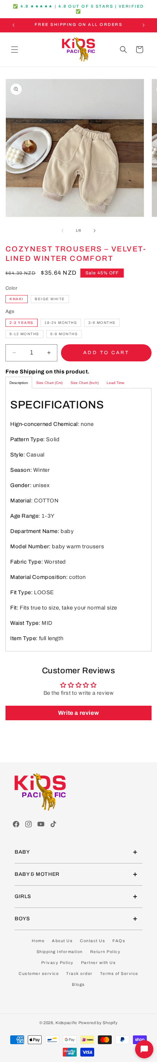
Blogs (78, 984)
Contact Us (92, 940)
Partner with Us (98, 962)
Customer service (39, 973)
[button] (15, 50)
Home (38, 940)
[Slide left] (62, 231)
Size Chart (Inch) (84, 383)
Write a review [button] (78, 713)
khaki (16, 299)
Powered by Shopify (98, 1022)
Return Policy (105, 951)
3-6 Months (102, 323)
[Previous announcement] (13, 25)
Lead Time (116, 383)
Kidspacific (66, 1022)
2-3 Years (21, 323)
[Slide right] (95, 231)
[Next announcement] (143, 25)
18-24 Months (61, 323)
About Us (62, 940)
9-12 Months (24, 334)
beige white (50, 299)
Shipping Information (60, 951)
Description (18, 383)
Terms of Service (119, 973)
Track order (79, 973)
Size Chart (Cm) (49, 383)
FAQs (118, 940)
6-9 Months (64, 334)
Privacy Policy (57, 962)
